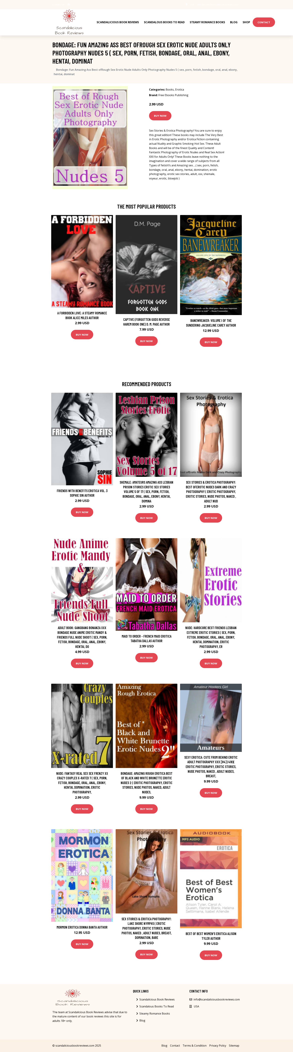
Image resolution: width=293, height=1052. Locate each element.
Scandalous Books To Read (164, 22)
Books (170, 89)
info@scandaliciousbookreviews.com (218, 4)
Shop (246, 22)
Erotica (179, 89)
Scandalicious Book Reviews (118, 22)
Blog (234, 22)
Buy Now (160, 115)
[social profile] (68, 4)
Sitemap (234, 1045)
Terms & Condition (195, 1045)
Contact (264, 22)
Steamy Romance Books (207, 22)
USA (192, 4)
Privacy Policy (217, 1045)
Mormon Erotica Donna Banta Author (82, 927)
